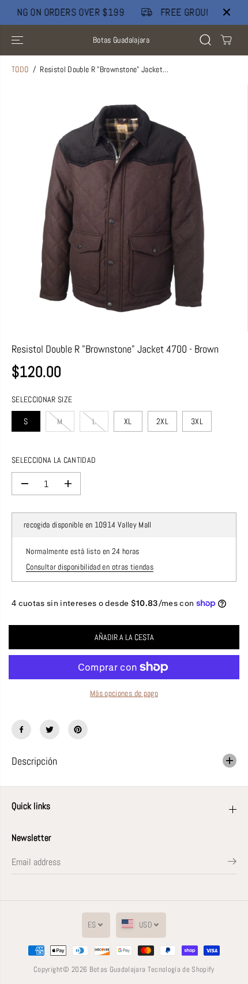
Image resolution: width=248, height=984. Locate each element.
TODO (20, 69)
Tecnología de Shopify (181, 969)
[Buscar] (205, 39)
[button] (18, 40)
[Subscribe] (232, 863)
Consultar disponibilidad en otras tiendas (89, 567)
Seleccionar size (42, 400)
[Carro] (226, 39)
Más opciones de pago (124, 693)
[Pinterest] (78, 729)
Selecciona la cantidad (54, 460)
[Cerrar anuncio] (226, 12)
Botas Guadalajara (117, 969)
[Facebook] (21, 729)
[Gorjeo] (49, 729)
